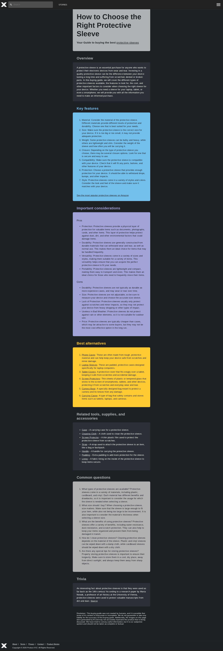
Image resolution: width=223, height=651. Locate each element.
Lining (85, 459)
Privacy (31, 644)
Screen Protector (90, 437)
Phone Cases (88, 355)
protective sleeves (127, 42)
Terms (22, 644)
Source (94, 601)
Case (84, 430)
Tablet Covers (89, 372)
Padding (86, 455)
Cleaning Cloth (89, 434)
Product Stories (53, 644)
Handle (85, 451)
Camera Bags (88, 389)
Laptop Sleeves (89, 365)
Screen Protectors (91, 378)
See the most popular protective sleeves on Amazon (103, 195)
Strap (84, 444)
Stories (63, 5)
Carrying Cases (89, 395)
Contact (40, 644)
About (14, 644)
